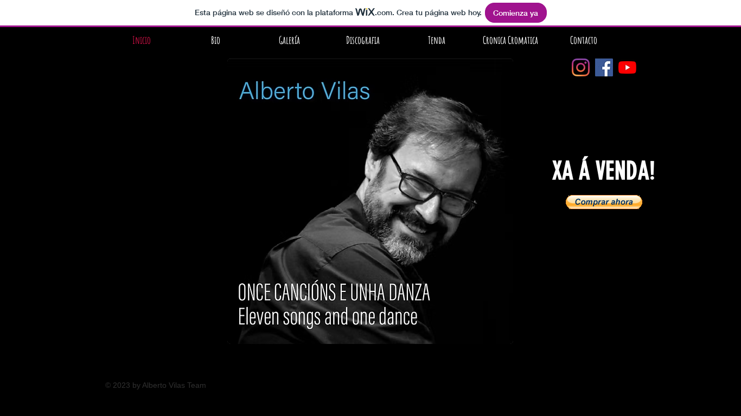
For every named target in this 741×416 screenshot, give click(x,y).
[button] (604, 202)
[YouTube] (627, 67)
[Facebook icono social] (604, 67)
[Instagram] (581, 67)
